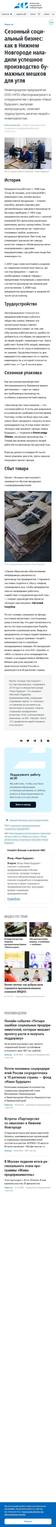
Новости (8, 24)
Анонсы (8, 1055)
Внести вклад (23, 804)
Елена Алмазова (12, 125)
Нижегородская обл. (38, 820)
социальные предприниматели (25, 825)
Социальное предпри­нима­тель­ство (21, 128)
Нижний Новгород (18, 820)
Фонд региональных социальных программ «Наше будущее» (26, 839)
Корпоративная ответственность (30, 996)
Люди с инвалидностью (34, 125)
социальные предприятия (16, 829)
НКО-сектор (30, 1150)
